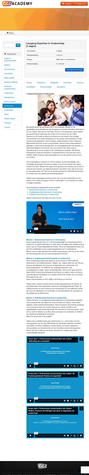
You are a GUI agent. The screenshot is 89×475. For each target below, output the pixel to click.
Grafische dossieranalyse (9, 87)
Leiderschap (8, 93)
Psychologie (8, 110)
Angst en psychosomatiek (10, 59)
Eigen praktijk (9, 78)
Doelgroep (54, 82)
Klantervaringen (46, 87)
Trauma (7, 127)
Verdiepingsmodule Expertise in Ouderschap (45, 192)
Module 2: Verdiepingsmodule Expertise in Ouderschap (48, 258)
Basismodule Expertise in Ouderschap (43, 190)
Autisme (7, 65)
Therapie (7, 123)
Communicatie (9, 69)
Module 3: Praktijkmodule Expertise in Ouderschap (46, 298)
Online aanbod (9, 101)
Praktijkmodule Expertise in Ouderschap (44, 194)
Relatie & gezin (9, 118)
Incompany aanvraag (74, 70)
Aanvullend (61, 87)
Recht (6, 114)
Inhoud (29, 82)
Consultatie (8, 73)
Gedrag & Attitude (10, 82)
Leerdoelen (67, 82)
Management (9, 97)
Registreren (81, 4)
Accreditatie (31, 87)
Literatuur (80, 82)
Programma (41, 82)
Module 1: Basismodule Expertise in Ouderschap (45, 239)
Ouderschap (8, 106)
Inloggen (67, 4)
